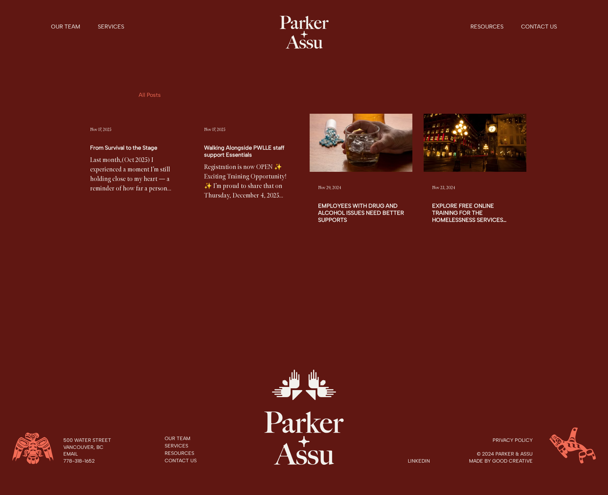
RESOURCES (179, 453)
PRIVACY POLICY (513, 440)
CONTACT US (181, 461)
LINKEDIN (419, 461)
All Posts (150, 95)
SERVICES (176, 446)
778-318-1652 (79, 461)
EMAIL (70, 454)
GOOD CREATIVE (512, 461)
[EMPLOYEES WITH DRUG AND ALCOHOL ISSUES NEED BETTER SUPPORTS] (361, 143)
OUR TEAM (177, 438)
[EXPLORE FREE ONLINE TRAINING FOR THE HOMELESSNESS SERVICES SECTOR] (475, 143)
